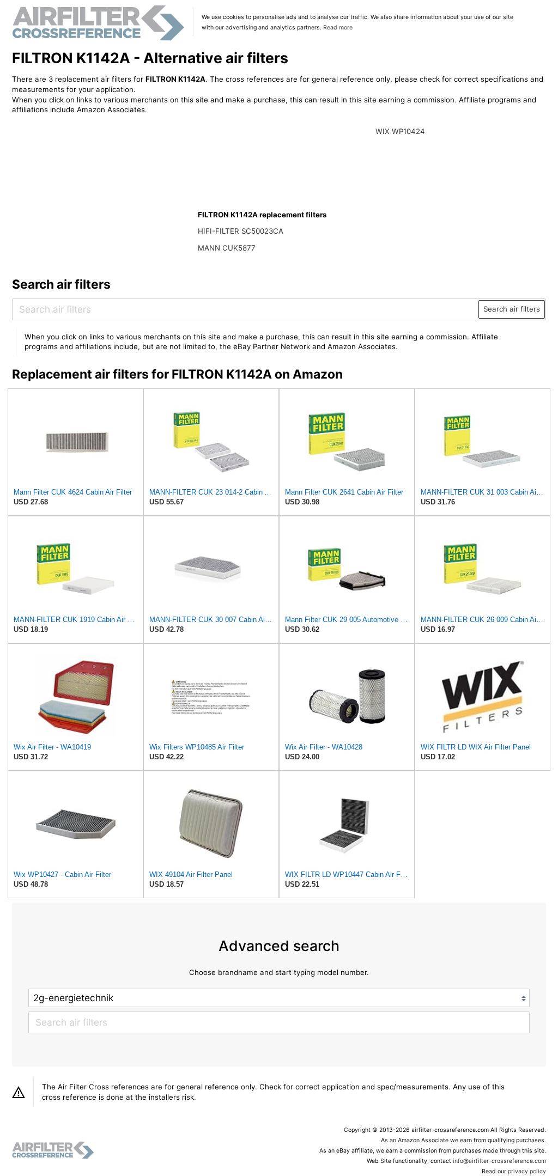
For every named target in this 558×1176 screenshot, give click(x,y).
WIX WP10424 (400, 131)
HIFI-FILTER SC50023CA (240, 231)
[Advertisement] (102, 194)
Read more (338, 27)
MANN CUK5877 (227, 247)
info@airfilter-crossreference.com (499, 1161)
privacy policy (527, 1171)
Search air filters (511, 308)
